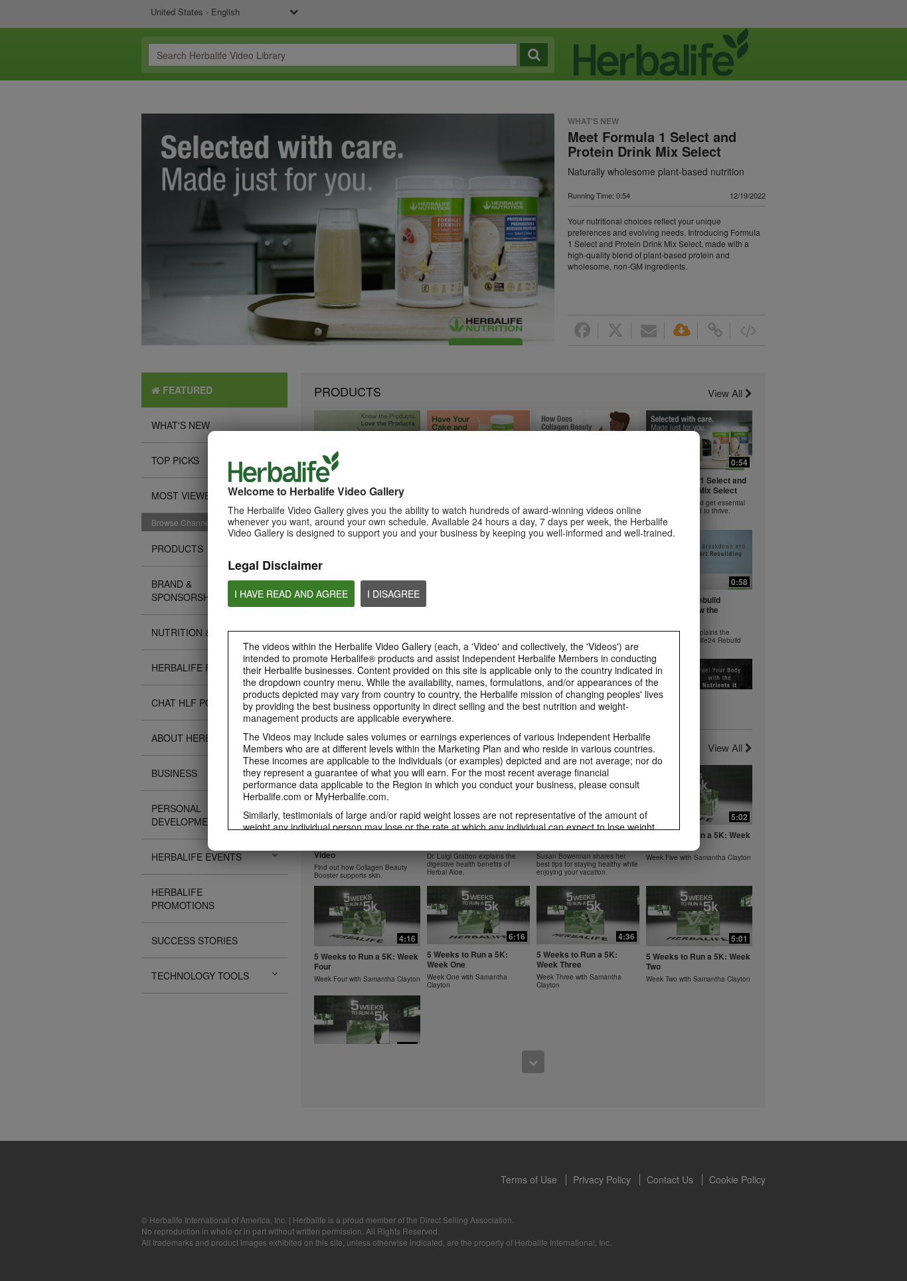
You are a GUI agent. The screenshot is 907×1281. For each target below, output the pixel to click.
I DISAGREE (393, 593)
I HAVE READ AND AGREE (291, 593)
